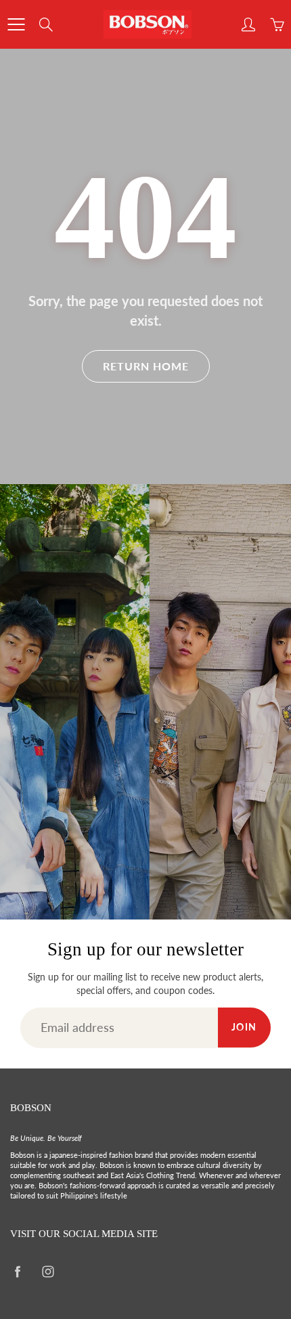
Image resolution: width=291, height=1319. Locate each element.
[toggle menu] (16, 24)
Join (244, 1027)
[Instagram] (48, 1272)
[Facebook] (17, 1272)
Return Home (146, 366)
